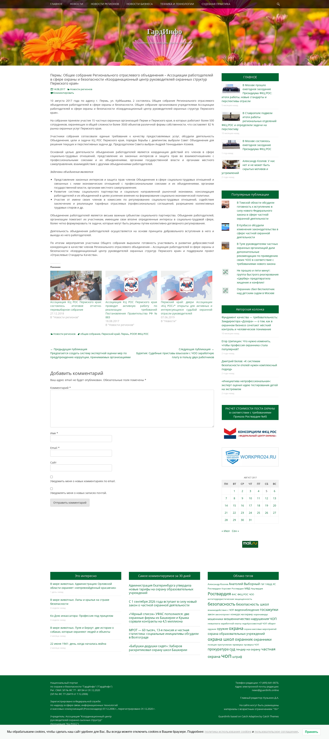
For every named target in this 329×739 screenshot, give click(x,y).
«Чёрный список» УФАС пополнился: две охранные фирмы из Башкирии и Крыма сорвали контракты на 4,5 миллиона (159, 617)
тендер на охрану (248, 649)
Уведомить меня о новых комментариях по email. (83, 481)
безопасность (221, 604)
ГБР (262, 584)
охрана (236, 628)
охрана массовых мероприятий (260, 629)
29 (234, 520)
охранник (244, 639)
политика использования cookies (228, 731)
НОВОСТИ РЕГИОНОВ (105, 4)
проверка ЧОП (251, 644)
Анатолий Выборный (244, 584)
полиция (212, 644)
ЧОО (251, 594)
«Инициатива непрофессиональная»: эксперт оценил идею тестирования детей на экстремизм (250, 385)
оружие (222, 628)
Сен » (235, 531)
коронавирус (261, 614)
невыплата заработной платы (224, 623)
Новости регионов (81, 89)
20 (274, 505)
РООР (133, 334)
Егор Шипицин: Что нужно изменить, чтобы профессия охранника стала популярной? (246, 345)
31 (250, 520)
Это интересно (86, 576)
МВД (247, 588)
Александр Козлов (218, 584)
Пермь (125, 334)
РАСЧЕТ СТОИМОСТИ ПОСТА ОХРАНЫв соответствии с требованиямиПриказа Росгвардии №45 (250, 412)
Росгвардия (219, 594)
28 (226, 520)
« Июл (226, 531)
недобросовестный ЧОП (254, 623)
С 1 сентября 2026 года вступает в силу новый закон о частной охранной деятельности (163, 603)
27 (274, 512)
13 (274, 498)
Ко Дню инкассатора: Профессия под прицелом (81, 616)
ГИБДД (268, 584)
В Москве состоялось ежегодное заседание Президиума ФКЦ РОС (257, 145)
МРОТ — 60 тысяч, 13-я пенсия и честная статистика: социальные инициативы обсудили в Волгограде (164, 633)
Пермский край (110, 334)
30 (242, 520)
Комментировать (63, 92)
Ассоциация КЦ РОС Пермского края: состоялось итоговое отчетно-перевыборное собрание (76, 305)
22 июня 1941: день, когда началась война (78, 643)
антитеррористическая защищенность (230, 599)
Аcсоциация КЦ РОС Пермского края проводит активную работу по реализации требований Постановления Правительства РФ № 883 (131, 309)
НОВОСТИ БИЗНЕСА (140, 4)
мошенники (215, 619)
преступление (224, 644)
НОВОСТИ (76, 4)
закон (211, 614)
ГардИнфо (164, 31)
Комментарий (60, 388)
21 (226, 512)
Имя (54, 433)
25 (258, 512)
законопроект (222, 614)
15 (234, 505)
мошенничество (237, 619)
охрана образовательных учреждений (236, 634)
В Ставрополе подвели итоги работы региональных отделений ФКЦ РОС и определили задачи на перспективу (249, 121)
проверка (237, 644)
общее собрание (90, 334)
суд (232, 649)
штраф (237, 657)
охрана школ (221, 639)
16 (242, 505)
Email (55, 448)
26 (266, 512)
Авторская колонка (250, 309)
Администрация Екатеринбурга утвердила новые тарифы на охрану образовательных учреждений (161, 589)
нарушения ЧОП (264, 619)
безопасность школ (252, 604)
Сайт (53, 462)
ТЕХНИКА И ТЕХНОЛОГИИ (177, 4)
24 (250, 512)
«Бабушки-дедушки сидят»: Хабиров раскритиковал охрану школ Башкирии (158, 648)
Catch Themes (271, 716)
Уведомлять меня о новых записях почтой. (78, 493)
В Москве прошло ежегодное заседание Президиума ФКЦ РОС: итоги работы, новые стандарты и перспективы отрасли (247, 93)
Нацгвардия (257, 588)
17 (250, 505)
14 (226, 505)
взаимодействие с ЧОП (221, 610)
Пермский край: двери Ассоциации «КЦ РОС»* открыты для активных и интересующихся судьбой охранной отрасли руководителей (186, 307)
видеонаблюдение (247, 610)
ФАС (234, 594)
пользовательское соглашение (276, 731)
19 (266, 505)
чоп (226, 656)
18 (258, 505)
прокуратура (218, 649)
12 (266, 498)
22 (234, 512)
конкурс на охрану (242, 614)
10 (250, 498)
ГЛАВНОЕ (56, 4)
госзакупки (269, 609)
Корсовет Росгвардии (233, 588)
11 (258, 498)
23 (242, 512)
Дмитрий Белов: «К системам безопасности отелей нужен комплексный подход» (249, 365)
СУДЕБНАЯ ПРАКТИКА (216, 4)
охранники (263, 639)
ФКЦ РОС (143, 334)
